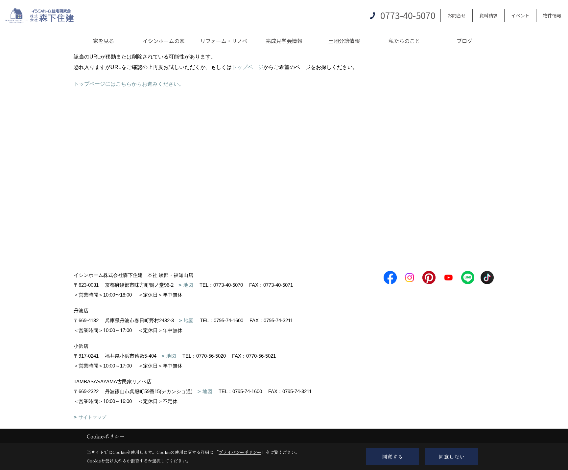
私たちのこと (404, 41)
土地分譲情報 (344, 41)
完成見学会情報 (284, 41)
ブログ (464, 41)
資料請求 (488, 15)
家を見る (103, 41)
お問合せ (456, 15)
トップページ (247, 67)
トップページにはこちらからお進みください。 (129, 84)
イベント (520, 15)
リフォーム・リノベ (224, 41)
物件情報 (552, 15)
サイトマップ (92, 417)
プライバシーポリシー (240, 452)
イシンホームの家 (164, 41)
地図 (188, 285)
